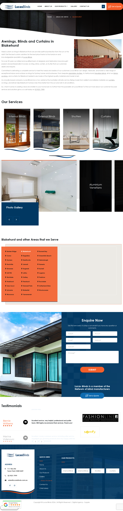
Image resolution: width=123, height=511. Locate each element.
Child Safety (43, 488)
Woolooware (43, 290)
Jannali (25, 264)
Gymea (9, 260)
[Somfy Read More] (62, 156)
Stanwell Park (27, 286)
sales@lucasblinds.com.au (18, 480)
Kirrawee (10, 268)
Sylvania (10, 290)
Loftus (25, 273)
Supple (87, 502)
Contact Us (84, 6)
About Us (48, 6)
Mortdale (10, 277)
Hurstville (10, 264)
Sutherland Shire (45, 286)
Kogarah (26, 268)
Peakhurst (10, 281)
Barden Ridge (11, 251)
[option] (38, 422)
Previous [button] (35, 441)
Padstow (42, 277)
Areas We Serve (62, 17)
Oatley (25, 277)
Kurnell (41, 268)
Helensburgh (43, 260)
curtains (111, 80)
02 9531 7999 (103, 6)
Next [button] (41, 441)
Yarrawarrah (27, 294)
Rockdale (42, 281)
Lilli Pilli (9, 273)
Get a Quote (94, 396)
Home (40, 6)
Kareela (42, 264)
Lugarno (42, 273)
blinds (115, 73)
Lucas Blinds (27, 57)
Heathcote (27, 260)
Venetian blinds (100, 73)
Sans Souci (10, 286)
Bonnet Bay (43, 251)
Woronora (10, 294)
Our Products (60, 6)
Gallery (74, 6)
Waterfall (26, 290)
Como (9, 255)
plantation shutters (75, 73)
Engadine (26, 255)
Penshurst (26, 281)
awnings (4, 76)
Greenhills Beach (45, 255)
